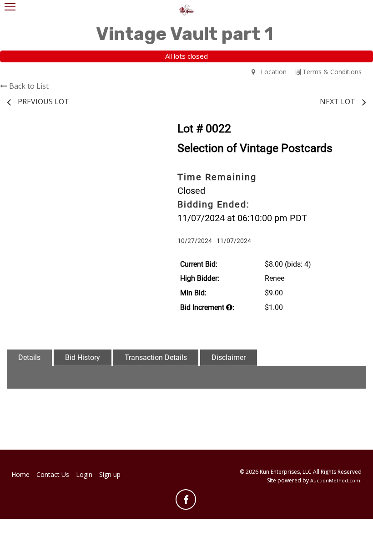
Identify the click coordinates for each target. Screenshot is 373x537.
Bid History (82, 357)
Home (20, 474)
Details (29, 357)
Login (84, 474)
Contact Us (52, 474)
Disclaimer (229, 357)
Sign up (110, 474)
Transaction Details (156, 357)
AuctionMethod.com (335, 480)
